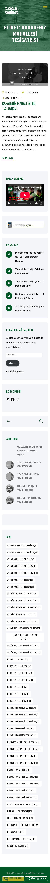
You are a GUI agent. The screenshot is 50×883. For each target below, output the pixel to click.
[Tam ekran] (40, 203)
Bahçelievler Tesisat (17, 687)
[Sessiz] (36, 203)
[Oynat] (9, 203)
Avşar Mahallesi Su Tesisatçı (21, 566)
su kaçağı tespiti (15, 832)
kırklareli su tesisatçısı (19, 811)
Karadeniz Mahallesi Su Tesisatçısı (18, 106)
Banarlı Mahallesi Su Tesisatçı (22, 715)
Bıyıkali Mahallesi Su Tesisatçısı (23, 784)
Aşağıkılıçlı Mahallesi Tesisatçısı (23, 653)
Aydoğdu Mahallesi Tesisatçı (21, 614)
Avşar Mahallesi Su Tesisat (20, 559)
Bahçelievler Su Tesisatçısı (20, 680)
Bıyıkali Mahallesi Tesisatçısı (21, 798)
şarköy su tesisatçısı (17, 846)
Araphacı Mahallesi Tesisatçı (21, 546)
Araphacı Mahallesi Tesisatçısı (22, 552)
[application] (25, 195)
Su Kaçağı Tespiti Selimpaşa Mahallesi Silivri (29, 308)
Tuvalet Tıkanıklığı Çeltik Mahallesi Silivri (28, 283)
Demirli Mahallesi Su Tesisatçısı (23, 804)
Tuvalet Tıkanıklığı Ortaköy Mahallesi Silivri (29, 271)
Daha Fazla (7, 159)
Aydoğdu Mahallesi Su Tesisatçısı (23, 608)
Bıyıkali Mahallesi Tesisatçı (21, 791)
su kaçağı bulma (30, 825)
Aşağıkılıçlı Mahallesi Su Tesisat (23, 628)
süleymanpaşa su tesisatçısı (21, 839)
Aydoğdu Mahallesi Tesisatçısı (22, 621)
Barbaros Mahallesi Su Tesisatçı (23, 742)
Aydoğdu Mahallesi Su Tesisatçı (23, 601)
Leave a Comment (13, 98)
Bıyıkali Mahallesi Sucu (19, 770)
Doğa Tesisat (31, 92)
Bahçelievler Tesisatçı (18, 694)
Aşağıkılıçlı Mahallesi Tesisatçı (23, 646)
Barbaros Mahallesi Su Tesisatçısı (24, 749)
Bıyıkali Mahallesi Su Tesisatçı (22, 777)
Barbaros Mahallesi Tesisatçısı (22, 763)
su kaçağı (12, 825)
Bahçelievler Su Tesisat (19, 666)
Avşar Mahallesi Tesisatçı (20, 580)
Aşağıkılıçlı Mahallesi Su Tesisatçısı (25, 637)
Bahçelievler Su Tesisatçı (19, 673)
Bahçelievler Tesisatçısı (19, 701)
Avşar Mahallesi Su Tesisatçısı (22, 573)
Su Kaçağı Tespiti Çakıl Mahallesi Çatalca (26, 296)
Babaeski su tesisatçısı (18, 659)
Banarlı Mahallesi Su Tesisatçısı (23, 722)
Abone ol (12, 363)
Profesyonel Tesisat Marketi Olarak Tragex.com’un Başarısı (29, 256)
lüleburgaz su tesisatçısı (20, 818)
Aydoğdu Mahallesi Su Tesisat (22, 594)
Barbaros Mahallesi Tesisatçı (21, 756)
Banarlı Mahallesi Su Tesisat (21, 708)
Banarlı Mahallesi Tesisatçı (20, 728)
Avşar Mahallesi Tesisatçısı (21, 587)
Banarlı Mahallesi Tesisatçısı (21, 735)
